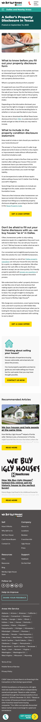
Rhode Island (6, 646)
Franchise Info (26, 539)
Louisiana (5, 625)
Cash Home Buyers (9, 539)
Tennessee (31, 646)
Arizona (14, 613)
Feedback (24, 559)
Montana (24, 631)
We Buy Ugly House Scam (9, 573)
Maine (13, 625)
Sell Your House (7, 535)
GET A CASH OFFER (21, 214)
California (32, 613)
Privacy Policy (7, 671)
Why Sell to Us (7, 531)
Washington (6, 652)
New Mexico (17, 637)
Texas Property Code (14, 206)
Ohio (30, 640)
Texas (4, 649)
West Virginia (7, 655)
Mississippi (6, 631)
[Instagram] (7, 585)
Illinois (26, 619)
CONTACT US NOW (16, 380)
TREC (19, 119)
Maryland (22, 625)
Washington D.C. (19, 652)
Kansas (18, 622)
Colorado (5, 616)
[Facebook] (3, 585)
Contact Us (6, 544)
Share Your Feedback (14, 598)
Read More (11, 448)
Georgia (12, 619)
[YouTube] (12, 585)
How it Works (7, 526)
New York (28, 637)
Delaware (26, 616)
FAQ (3, 559)
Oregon (15, 643)
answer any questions (28, 272)
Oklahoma (6, 643)
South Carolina (19, 646)
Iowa (11, 622)
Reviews (24, 535)
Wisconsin (18, 655)
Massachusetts (7, 628)
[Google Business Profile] (20, 585)
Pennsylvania (25, 643)
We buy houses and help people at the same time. (20, 428)
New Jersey (6, 637)
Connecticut (15, 616)
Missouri (15, 631)
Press (23, 548)
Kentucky (27, 622)
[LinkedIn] (16, 585)
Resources (5, 563)
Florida (4, 619)
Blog (3, 567)
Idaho (20, 619)
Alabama (5, 613)
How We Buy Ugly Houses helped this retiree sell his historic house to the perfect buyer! (18, 484)
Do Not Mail (26, 563)
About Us (25, 526)
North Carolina (7, 640)
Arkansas (22, 613)
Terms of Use (6, 662)
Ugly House (25, 544)
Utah (10, 649)
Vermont (17, 649)
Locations (25, 531)
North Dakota (20, 640)
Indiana (4, 622)
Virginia (26, 649)
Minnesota (29, 628)
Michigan (18, 628)
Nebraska (5, 634)
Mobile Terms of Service (10, 667)
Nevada (14, 634)
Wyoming (28, 655)
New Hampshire (25, 634)
